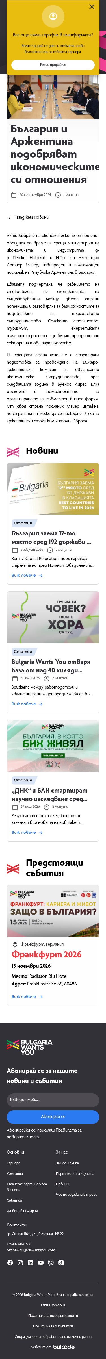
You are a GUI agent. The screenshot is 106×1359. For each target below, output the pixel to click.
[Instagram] (20, 1262)
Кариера (13, 1163)
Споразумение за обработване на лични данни (53, 1337)
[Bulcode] (64, 1347)
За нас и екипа (67, 1163)
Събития (14, 1201)
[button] (53, 65)
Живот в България (22, 1211)
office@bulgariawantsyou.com (31, 1250)
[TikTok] (61, 1262)
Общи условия (53, 1306)
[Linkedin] (30, 1262)
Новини (62, 1184)
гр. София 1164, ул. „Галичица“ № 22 (35, 1234)
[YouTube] (40, 1262)
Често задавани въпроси (76, 1195)
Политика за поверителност (53, 1316)
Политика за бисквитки (53, 1326)
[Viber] (50, 1262)
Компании (15, 1174)
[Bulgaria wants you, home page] (53, 1047)
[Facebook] (10, 1262)
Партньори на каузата (75, 1174)
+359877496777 (18, 1245)
